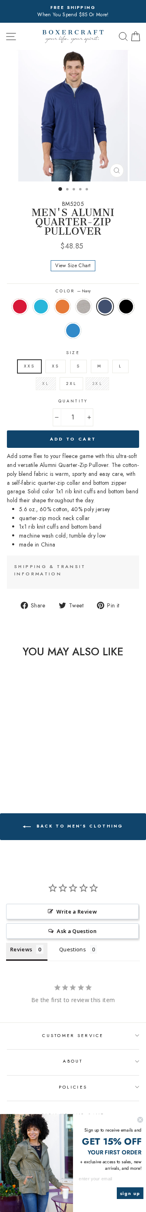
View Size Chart (73, 265)
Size (72, 353)
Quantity (72, 401)
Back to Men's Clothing (78, 826)
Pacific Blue (41, 306)
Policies (73, 1087)
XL (45, 383)
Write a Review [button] (76, 911)
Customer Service (72, 1035)
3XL (97, 383)
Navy (105, 306)
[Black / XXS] (20, 772)
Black (126, 306)
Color (73, 291)
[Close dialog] (140, 1120)
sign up (130, 1193)
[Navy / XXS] (44, 764)
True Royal (73, 330)
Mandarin (62, 306)
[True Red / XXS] (6, 764)
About (73, 1061)
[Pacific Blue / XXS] (16, 764)
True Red (20, 306)
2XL (71, 383)
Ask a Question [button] (77, 931)
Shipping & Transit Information (50, 570)
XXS (29, 366)
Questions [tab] (72, 949)
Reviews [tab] (21, 949)
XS (55, 366)
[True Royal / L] (30, 772)
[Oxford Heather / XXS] (34, 764)
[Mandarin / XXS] (25, 764)
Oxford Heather (83, 306)
